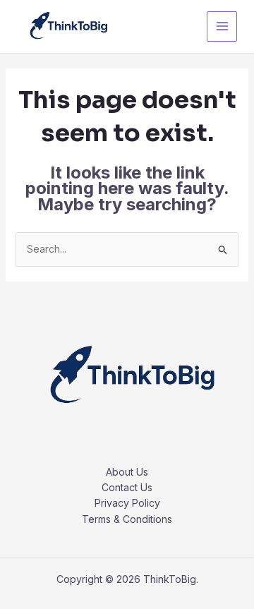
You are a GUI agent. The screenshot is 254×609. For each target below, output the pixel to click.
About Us (127, 472)
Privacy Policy (127, 503)
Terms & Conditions (127, 519)
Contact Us (127, 487)
